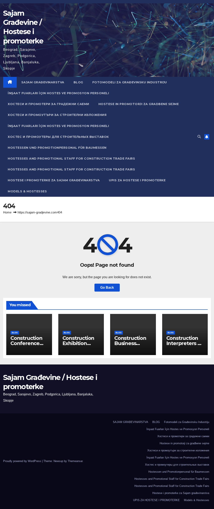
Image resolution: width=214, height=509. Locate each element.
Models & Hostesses (27, 191)
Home (7, 212)
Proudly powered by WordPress (22, 461)
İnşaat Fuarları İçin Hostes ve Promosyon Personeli (58, 93)
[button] (199, 136)
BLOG (78, 82)
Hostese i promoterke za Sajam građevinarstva (54, 180)
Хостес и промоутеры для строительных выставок (58, 137)
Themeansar (75, 461)
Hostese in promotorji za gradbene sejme (138, 104)
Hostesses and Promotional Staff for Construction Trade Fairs (71, 158)
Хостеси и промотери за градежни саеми (48, 104)
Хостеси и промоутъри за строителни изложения (57, 115)
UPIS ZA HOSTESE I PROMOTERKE (137, 180)
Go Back (107, 287)
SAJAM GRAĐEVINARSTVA (42, 82)
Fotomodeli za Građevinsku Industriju (129, 82)
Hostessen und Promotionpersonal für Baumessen (57, 148)
